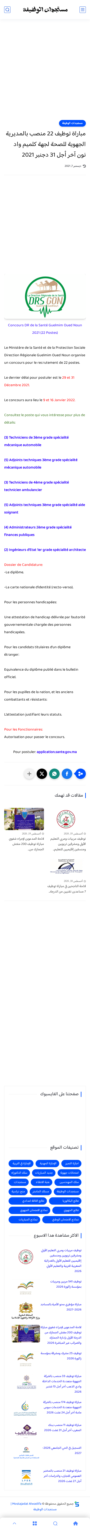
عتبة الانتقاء (43, 1182)
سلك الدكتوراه (19, 1172)
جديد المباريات (44, 1172)
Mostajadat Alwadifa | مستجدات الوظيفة (34, 1506)
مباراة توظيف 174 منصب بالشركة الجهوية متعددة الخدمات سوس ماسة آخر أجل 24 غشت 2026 (62, 1407)
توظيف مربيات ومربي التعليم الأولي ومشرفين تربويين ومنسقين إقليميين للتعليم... (68, 844)
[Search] (55, 1523)
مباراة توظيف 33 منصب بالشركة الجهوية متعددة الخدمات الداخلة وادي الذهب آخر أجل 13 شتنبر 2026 (61, 1384)
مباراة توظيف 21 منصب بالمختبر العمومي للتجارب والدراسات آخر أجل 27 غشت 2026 (62, 1476)
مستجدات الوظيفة (72, 123)
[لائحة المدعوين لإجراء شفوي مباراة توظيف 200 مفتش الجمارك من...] (24, 819)
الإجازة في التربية (22, 1163)
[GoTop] (14, 1523)
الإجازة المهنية (48, 1163)
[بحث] (7, 9)
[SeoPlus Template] (76, 1504)
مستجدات (20, 1182)
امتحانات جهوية (69, 1172)
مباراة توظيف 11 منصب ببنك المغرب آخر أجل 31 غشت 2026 (62, 1428)
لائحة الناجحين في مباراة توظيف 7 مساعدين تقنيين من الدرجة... (66, 889)
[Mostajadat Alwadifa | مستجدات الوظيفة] (45, 9)
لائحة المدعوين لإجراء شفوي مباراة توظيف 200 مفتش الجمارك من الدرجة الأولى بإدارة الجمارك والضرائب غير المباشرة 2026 (61, 1335)
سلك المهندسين (69, 1182)
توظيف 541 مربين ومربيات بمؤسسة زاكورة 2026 (65, 1284)
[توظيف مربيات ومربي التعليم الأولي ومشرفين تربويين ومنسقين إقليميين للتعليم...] (66, 819)
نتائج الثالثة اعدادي (33, 1201)
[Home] (76, 1523)
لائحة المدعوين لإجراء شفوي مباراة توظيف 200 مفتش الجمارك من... (26, 844)
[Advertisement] (45, 72)
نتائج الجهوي (71, 1210)
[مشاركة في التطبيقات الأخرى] (29, 774)
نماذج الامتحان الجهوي (34, 1210)
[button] (67, 774)
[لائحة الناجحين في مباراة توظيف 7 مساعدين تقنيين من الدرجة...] (66, 866)
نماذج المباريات (28, 1219)
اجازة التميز (72, 1163)
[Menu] (35, 1523)
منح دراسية (18, 1191)
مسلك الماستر (40, 1191)
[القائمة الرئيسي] (83, 9)
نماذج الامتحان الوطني (65, 1219)
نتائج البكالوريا (71, 1201)
